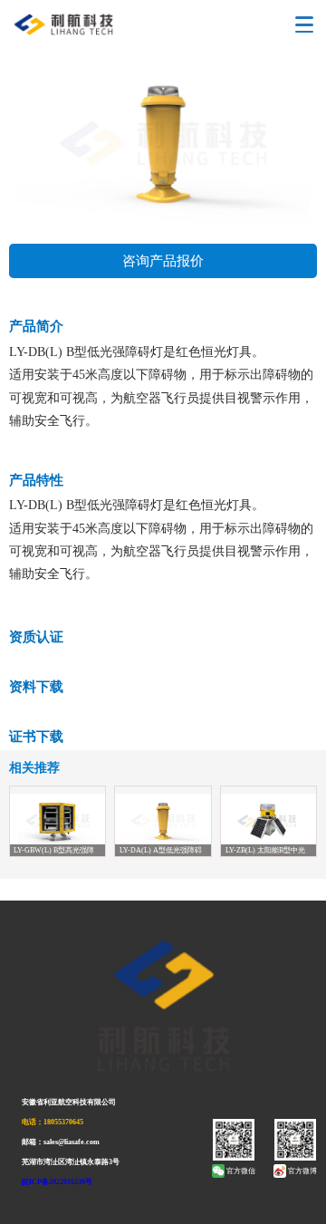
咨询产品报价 (163, 260)
